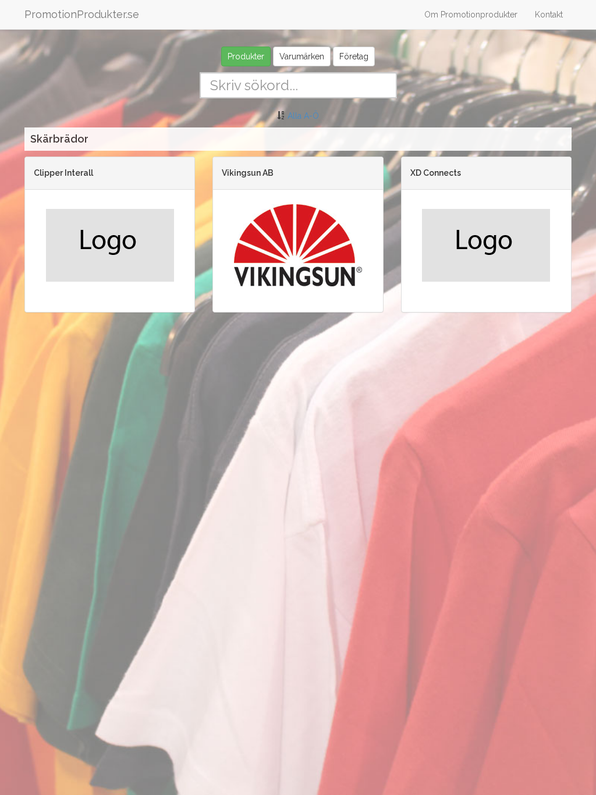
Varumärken (301, 56)
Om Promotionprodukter (470, 14)
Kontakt (549, 14)
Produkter (246, 56)
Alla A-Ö (303, 115)
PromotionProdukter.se (81, 14)
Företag (353, 56)
